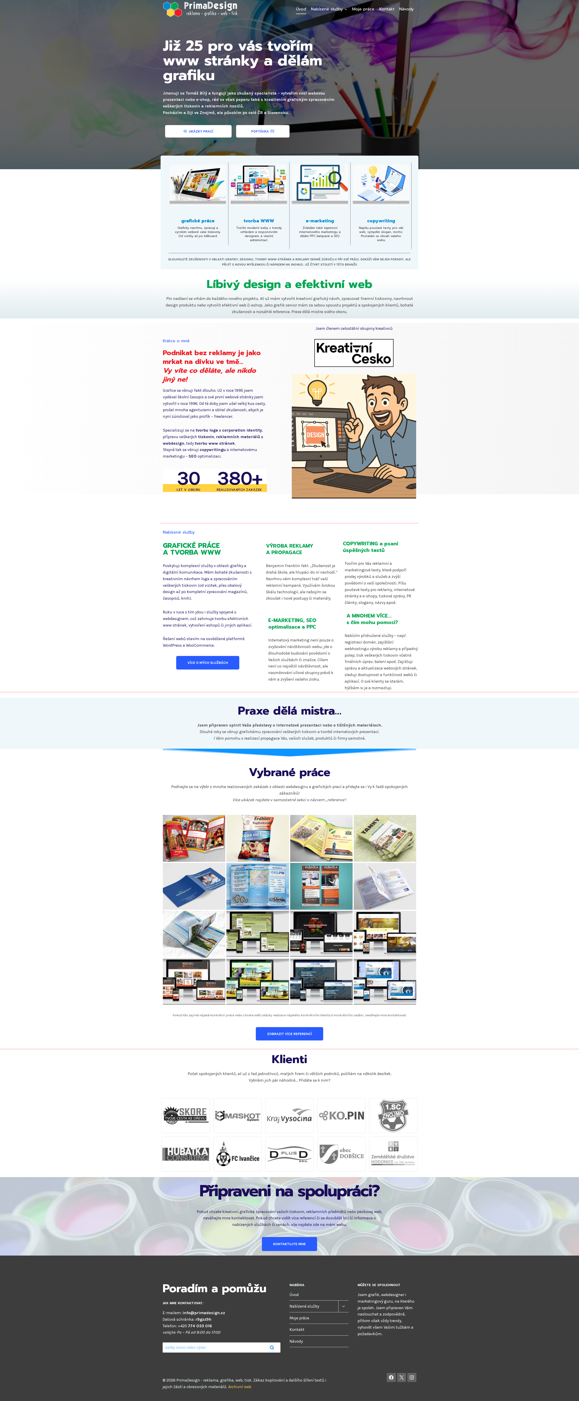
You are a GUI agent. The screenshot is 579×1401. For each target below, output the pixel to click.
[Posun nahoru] (568, 1392)
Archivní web (239, 1386)
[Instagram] (411, 1377)
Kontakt (386, 9)
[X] (401, 1377)
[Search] (272, 1347)
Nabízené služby (304, 1306)
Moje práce (363, 9)
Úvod (301, 9)
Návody (406, 9)
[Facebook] (391, 1377)
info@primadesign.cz (204, 1312)
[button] (194, 838)
